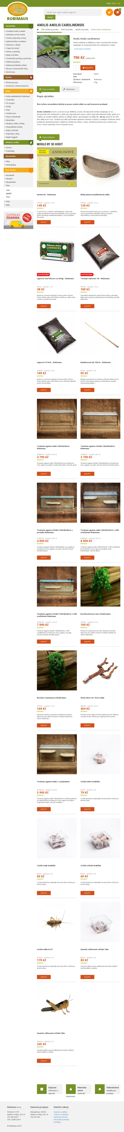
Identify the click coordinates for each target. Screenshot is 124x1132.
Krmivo (9, 147)
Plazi (8, 185)
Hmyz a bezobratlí (13, 117)
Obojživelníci (11, 182)
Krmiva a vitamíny (13, 51)
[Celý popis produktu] (82, 49)
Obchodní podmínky (61, 1119)
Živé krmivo (10, 72)
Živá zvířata (10, 170)
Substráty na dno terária (15, 34)
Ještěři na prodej (81, 29)
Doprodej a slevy (12, 134)
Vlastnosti (70, 89)
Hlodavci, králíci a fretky (15, 123)
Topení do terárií (12, 48)
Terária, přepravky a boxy (16, 38)
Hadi (8, 190)
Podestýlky (10, 151)
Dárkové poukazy (13, 62)
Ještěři (9, 193)
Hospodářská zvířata (14, 127)
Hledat (50, 17)
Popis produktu (48, 89)
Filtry (8, 161)
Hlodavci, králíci (12, 142)
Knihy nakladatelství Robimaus (18, 96)
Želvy (8, 197)
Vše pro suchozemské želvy (17, 68)
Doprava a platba (60, 1112)
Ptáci (8, 110)
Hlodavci (9, 178)
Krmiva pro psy (12, 82)
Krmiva (8, 77)
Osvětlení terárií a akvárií (15, 31)
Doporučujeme (48, 137)
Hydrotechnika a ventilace (16, 41)
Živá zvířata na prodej (49, 29)
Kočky (8, 106)
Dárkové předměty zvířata (16, 65)
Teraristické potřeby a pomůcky (18, 58)
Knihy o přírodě (12, 130)
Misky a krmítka (12, 55)
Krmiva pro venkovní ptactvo (17, 86)
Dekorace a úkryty (13, 45)
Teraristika (10, 26)
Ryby (8, 205)
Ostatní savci (11, 113)
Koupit (89, 67)
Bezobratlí (10, 175)
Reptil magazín (12, 137)
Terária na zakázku (61, 1114)
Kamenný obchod (60, 1117)
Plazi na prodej (67, 29)
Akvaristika (10, 120)
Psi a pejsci (10, 103)
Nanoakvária (11, 165)
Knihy (7, 91)
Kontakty (57, 1122)
